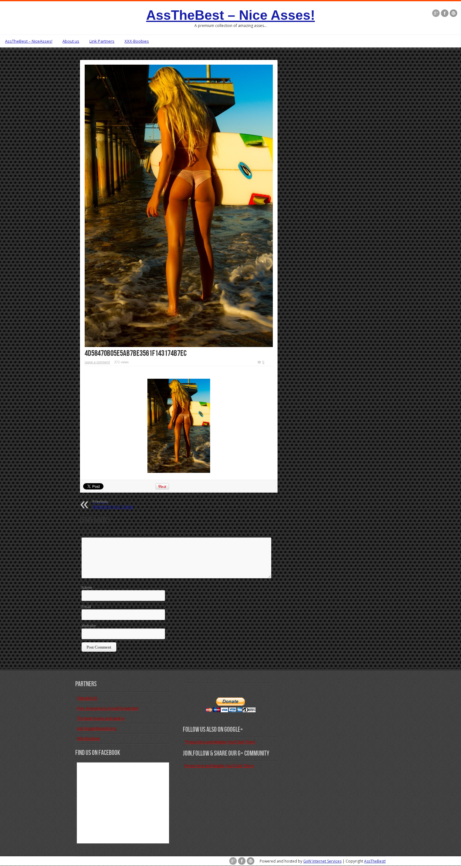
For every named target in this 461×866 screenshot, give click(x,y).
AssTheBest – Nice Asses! (230, 15)
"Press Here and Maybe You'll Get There (219, 742)
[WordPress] (453, 13)
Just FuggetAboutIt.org (96, 728)
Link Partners (101, 41)
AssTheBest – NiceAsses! (28, 41)
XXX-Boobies (137, 41)
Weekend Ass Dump (113, 504)
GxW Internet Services (322, 861)
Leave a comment (97, 362)
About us (70, 41)
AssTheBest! (375, 861)
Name (87, 587)
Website (89, 625)
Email (86, 606)
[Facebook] (444, 13)
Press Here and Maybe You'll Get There (219, 765)
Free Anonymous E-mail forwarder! (108, 708)
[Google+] (436, 13)
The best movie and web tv (101, 718)
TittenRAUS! (87, 698)
